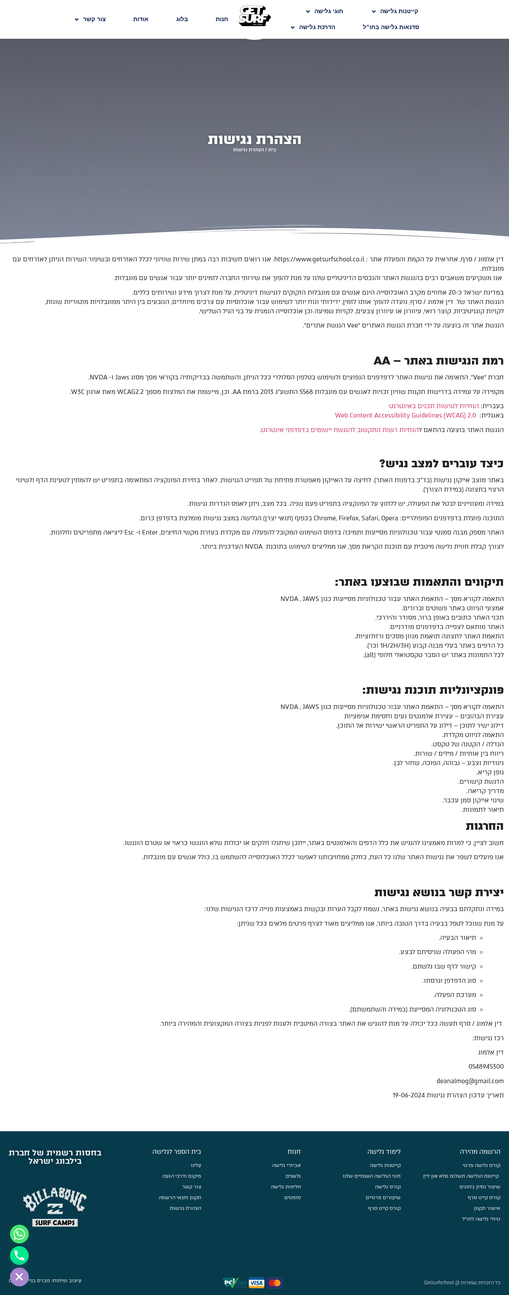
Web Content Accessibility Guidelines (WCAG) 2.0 (405, 415)
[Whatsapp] (19, 1234)
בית (272, 149)
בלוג (182, 19)
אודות (141, 19)
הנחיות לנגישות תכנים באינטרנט (434, 406)
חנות (222, 19)
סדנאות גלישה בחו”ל (391, 27)
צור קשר (94, 19)
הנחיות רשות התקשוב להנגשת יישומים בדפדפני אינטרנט (340, 430)
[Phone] (19, 1255)
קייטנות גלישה (399, 11)
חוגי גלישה (328, 11)
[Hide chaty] (19, 1277)
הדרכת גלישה (317, 27)
